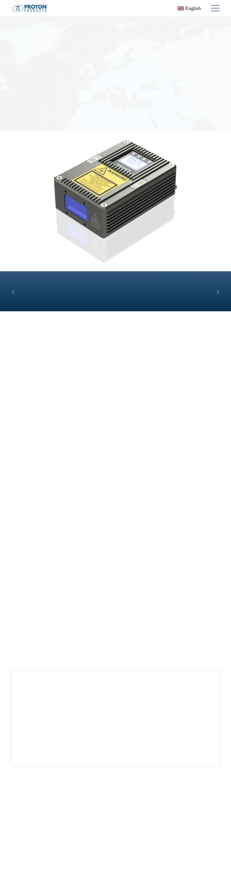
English (192, 8)
